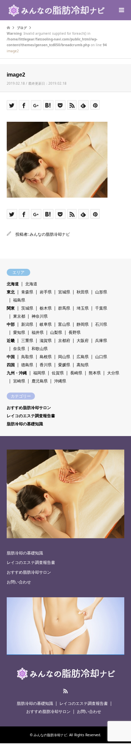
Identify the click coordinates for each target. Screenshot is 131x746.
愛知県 (19, 332)
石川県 (101, 324)
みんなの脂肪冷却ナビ (50, 234)
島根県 (46, 357)
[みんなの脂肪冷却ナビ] (56, 10)
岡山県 (64, 357)
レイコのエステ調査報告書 (31, 416)
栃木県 (46, 308)
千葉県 (101, 308)
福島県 (19, 300)
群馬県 (64, 308)
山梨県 (56, 332)
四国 (11, 365)
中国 (11, 357)
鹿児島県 (40, 381)
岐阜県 (46, 324)
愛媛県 (64, 365)
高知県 (83, 365)
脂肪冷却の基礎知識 (25, 424)
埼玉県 (83, 308)
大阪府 (83, 340)
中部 (11, 324)
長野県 (75, 332)
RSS (65, 691)
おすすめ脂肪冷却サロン (29, 407)
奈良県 (19, 348)
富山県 (64, 324)
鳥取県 (27, 357)
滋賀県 (46, 340)
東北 (11, 292)
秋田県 (83, 292)
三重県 (27, 340)
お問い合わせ (19, 582)
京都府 (64, 340)
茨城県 (27, 308)
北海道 (13, 284)
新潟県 (27, 324)
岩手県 (46, 292)
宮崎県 (19, 381)
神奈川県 (40, 316)
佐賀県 (58, 373)
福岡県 (39, 373)
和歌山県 (40, 348)
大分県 (113, 373)
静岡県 (83, 324)
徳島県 (27, 365)
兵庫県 (101, 340)
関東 (11, 308)
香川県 (46, 365)
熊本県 (95, 373)
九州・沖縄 (17, 373)
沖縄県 (60, 381)
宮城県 (64, 292)
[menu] (121, 10)
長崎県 (76, 373)
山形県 (101, 292)
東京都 (19, 316)
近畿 (11, 340)
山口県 (101, 357)
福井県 (38, 332)
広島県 (83, 357)
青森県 (27, 292)
